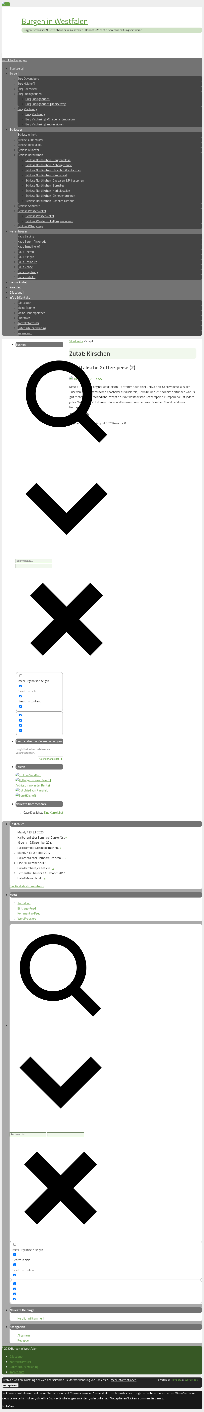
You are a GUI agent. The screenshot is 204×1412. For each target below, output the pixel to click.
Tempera (176, 1380)
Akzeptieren (10, 1385)
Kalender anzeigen (49, 758)
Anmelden (24, 903)
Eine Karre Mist (53, 812)
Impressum (17, 1372)
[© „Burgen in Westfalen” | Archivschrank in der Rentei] (39, 785)
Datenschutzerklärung (24, 1366)
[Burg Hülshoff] (26, 795)
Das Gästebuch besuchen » (27, 886)
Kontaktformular (20, 1361)
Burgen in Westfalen (55, 21)
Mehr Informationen (123, 1380)
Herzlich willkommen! (31, 1318)
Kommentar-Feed (29, 913)
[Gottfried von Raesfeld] (32, 790)
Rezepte (118, 423)
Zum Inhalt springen (14, 60)
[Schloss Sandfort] (28, 775)
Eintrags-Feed (27, 908)
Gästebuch (17, 1356)
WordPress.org (27, 918)
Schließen (8, 1406)
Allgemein (24, 1335)
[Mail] (6, 4)
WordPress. (191, 1380)
